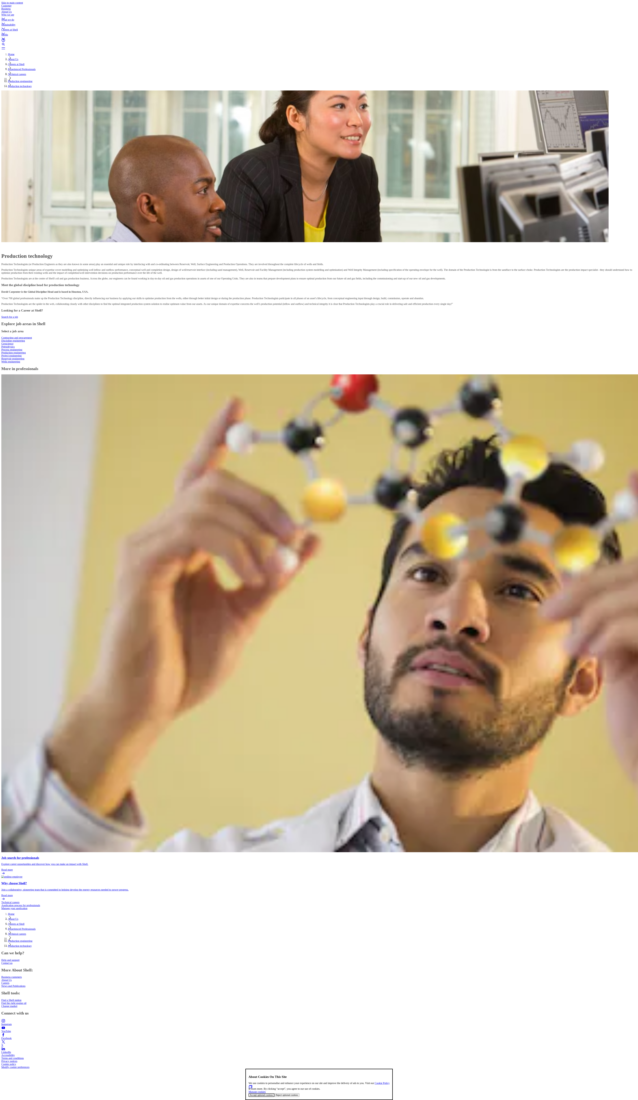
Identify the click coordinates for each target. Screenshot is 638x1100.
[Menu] (319, 48)
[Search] (319, 44)
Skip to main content (12, 2)
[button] (319, 15)
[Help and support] (319, 40)
